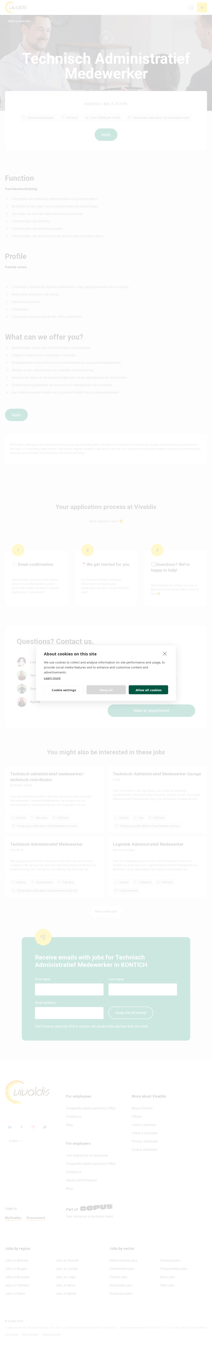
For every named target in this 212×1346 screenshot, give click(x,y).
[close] (165, 653)
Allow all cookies (148, 690)
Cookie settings (64, 690)
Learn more (52, 678)
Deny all (106, 690)
